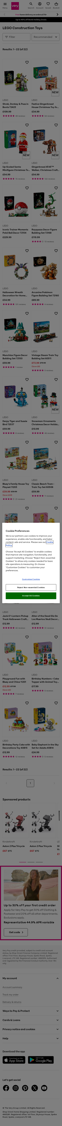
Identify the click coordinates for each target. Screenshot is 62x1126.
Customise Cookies (31, 579)
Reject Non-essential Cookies (31, 587)
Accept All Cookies (31, 595)
